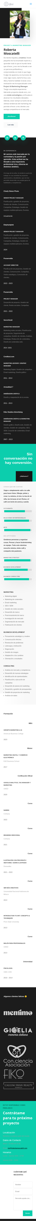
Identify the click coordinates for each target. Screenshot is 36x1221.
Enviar (28, 1213)
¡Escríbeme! (12, 116)
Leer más (11, 125)
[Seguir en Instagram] (7, 137)
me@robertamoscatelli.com (17, 1148)
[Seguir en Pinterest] (23, 137)
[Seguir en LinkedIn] (15, 137)
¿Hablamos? (24, 476)
